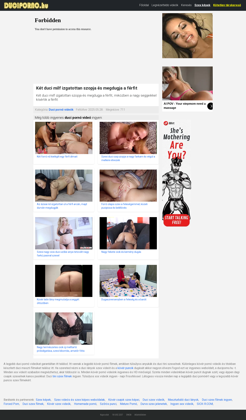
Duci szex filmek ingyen (217, 399)
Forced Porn (11, 404)
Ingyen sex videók (181, 404)
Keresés (186, 5)
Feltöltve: (82, 109)
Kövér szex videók (59, 404)
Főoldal (144, 5)
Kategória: (41, 109)
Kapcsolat (104, 415)
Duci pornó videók (61, 109)
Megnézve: (113, 109)
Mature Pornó (128, 404)
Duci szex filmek (33, 404)
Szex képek (202, 5)
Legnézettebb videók (165, 5)
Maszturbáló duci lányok (183, 399)
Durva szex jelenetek (153, 404)
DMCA (128, 415)
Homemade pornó (85, 404)
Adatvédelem (140, 415)
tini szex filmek (62, 376)
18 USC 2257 (117, 415)
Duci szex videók (153, 399)
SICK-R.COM (205, 404)
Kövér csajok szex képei (123, 399)
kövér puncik (125, 368)
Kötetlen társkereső (227, 5)
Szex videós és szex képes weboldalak (79, 399)
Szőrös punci (108, 404)
